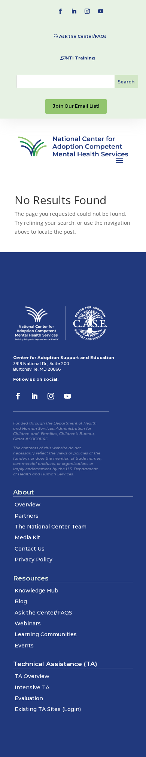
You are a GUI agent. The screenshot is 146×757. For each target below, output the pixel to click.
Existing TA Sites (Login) (48, 709)
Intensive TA (32, 687)
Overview (27, 504)
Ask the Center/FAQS (43, 612)
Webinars (28, 623)
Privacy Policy (33, 559)
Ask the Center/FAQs (83, 36)
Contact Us (30, 548)
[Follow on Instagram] (87, 11)
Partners (27, 515)
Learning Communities (46, 634)
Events (24, 645)
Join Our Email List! (76, 106)
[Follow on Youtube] (100, 11)
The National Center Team (50, 526)
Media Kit (27, 537)
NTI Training (80, 58)
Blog (21, 601)
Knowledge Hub (36, 590)
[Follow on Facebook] (60, 11)
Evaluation (29, 698)
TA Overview (32, 676)
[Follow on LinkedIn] (74, 11)
